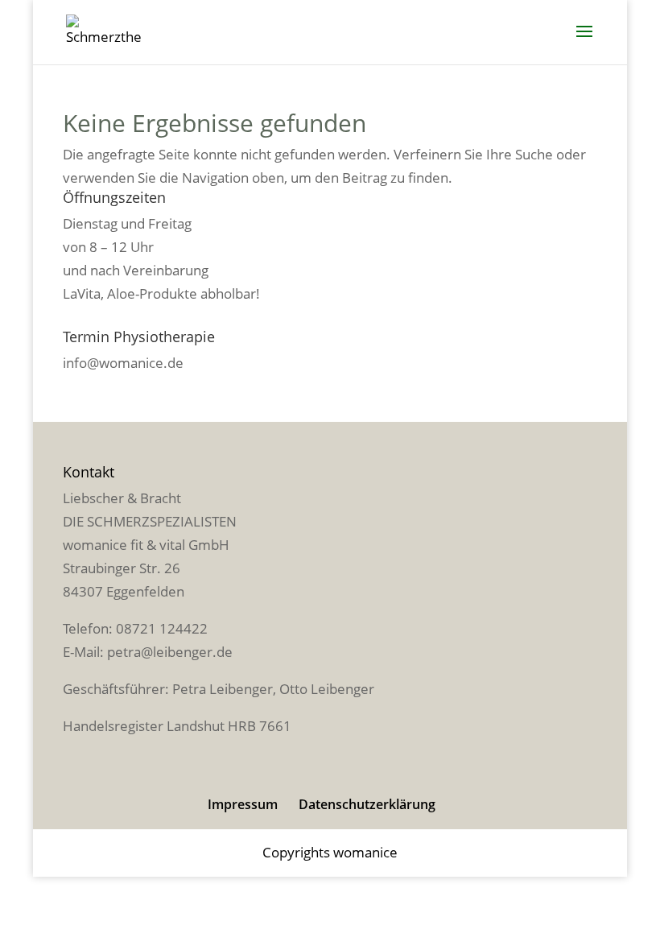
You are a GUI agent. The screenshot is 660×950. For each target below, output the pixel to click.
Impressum (243, 804)
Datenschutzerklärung (367, 804)
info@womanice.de (123, 362)
